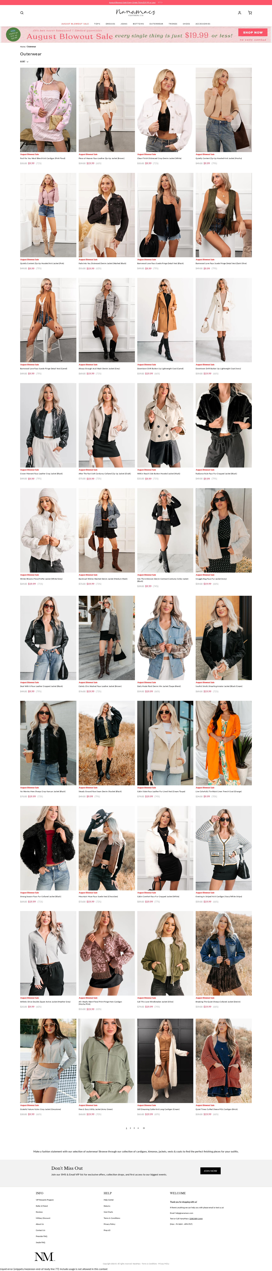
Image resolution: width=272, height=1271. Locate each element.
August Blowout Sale (75, 24)
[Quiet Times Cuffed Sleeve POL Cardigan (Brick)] (224, 1061)
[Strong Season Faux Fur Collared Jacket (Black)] (48, 848)
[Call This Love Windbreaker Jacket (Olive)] (165, 953)
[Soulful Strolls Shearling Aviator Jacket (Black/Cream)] (224, 638)
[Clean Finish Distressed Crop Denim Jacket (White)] (165, 110)
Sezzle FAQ (40, 1242)
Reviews (39, 1212)
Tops (97, 24)
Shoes (186, 24)
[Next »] (143, 1128)
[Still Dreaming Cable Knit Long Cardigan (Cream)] (165, 1061)
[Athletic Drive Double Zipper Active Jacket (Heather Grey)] (48, 953)
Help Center (109, 1200)
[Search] (22, 13)
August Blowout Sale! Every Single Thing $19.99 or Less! (132, 2)
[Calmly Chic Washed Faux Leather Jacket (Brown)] (107, 638)
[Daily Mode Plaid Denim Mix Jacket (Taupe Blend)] (165, 638)
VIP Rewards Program (45, 1200)
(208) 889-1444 (196, 1218)
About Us (40, 1224)
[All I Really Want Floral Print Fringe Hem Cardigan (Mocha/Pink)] (107, 953)
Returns (107, 1206)
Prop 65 (107, 1230)
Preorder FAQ (41, 1236)
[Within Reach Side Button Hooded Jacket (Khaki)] (165, 425)
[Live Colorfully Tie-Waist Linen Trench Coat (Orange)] (224, 743)
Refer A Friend (42, 1206)
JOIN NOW (210, 1170)
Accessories (203, 24)
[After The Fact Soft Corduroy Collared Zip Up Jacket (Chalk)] (107, 425)
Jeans (124, 24)
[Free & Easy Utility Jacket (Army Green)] (107, 1061)
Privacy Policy (109, 1224)
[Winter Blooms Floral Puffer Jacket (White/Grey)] (48, 530)
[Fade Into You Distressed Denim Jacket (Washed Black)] (107, 215)
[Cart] (249, 13)
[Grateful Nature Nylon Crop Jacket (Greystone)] (48, 1061)
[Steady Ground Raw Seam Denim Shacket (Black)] (107, 743)
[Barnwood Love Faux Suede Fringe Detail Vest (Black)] (165, 215)
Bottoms (138, 24)
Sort (23, 61)
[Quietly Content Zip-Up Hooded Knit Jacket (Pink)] (48, 215)
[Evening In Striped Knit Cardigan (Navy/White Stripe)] (224, 848)
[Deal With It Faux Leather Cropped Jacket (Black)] (48, 638)
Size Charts (108, 1212)
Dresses (110, 24)
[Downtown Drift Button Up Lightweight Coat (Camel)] (165, 320)
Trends (173, 24)
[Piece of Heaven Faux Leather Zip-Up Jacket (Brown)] (107, 110)
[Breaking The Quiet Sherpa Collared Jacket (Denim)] (224, 953)
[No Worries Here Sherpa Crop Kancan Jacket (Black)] (48, 743)
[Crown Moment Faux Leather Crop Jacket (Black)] (48, 425)
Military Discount (43, 1218)
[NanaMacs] (136, 12)
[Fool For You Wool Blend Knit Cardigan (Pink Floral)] (48, 110)
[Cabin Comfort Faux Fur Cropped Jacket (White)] (165, 848)
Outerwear (156, 24)
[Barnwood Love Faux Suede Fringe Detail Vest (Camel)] (48, 320)
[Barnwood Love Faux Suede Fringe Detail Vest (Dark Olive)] (224, 215)
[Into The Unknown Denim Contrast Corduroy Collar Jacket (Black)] (165, 530)
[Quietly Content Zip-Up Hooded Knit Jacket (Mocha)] (224, 110)
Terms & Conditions (112, 1218)
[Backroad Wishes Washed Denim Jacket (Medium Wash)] (107, 530)
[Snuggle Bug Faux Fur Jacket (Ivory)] (224, 530)
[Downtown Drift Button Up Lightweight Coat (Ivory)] (224, 320)
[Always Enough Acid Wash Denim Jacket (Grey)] (107, 320)
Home (22, 46)
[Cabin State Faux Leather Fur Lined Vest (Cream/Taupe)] (165, 743)
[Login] (241, 13)
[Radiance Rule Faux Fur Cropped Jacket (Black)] (224, 425)
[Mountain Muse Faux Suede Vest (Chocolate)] (107, 848)
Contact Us (40, 1230)
